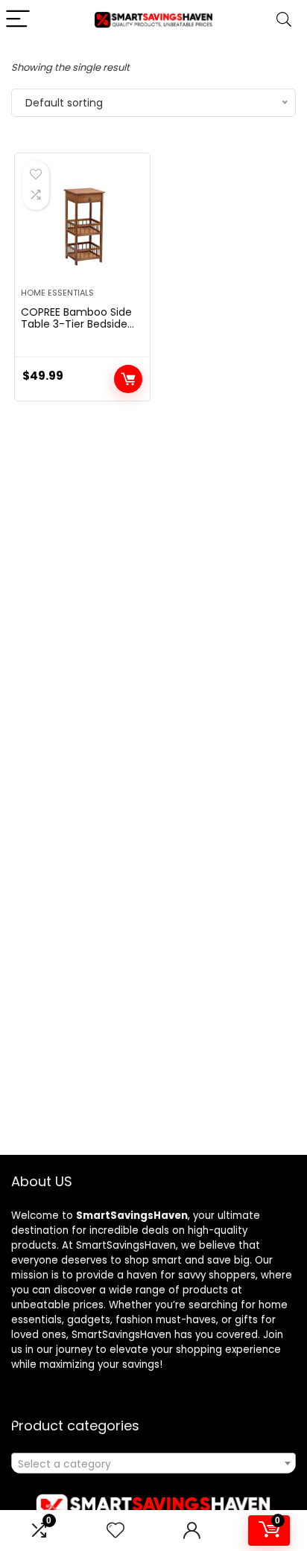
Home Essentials (57, 293)
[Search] (284, 19)
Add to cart (128, 379)
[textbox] (153, 1463)
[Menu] (18, 19)
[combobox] (153, 1463)
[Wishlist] (115, 1530)
